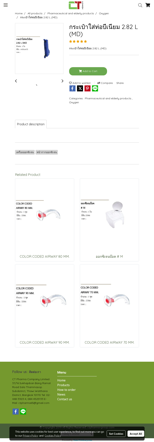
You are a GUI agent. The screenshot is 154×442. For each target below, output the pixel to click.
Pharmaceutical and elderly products (108, 98)
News (61, 394)
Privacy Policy (30, 435)
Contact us (64, 399)
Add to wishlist (81, 83)
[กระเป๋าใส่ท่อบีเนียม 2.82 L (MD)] (39, 48)
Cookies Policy (53, 435)
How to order (66, 390)
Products (63, 385)
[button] (139, 5)
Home (61, 380)
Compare (106, 83)
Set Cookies (116, 433)
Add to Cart (89, 71)
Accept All (136, 433)
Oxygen (74, 102)
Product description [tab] (31, 124)
